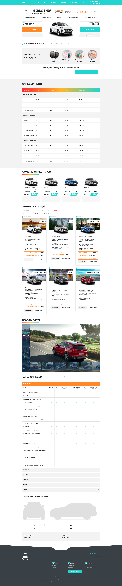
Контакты (83, 2)
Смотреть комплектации (32, 35)
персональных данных (46, 578)
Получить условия (86, 72)
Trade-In (45, 2)
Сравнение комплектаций (30, 17)
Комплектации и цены (46, 17)
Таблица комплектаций (73, 17)
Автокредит (54, 2)
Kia (30, 5)
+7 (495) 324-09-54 (95, 2)
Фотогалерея (59, 17)
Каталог (38, 2)
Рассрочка (63, 2)
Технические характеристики (91, 17)
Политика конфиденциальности (91, 567)
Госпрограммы (73, 2)
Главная (23, 5)
